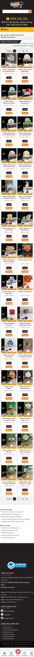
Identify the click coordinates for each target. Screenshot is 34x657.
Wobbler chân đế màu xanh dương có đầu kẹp (25, 324)
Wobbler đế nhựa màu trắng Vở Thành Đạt (9, 260)
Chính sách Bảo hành (8, 638)
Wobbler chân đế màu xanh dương (9, 355)
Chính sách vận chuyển (9, 634)
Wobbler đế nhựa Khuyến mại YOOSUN (9, 102)
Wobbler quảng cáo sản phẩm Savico (9, 292)
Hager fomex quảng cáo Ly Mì (9, 530)
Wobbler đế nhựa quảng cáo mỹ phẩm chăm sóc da (9, 71)
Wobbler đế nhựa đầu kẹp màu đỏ (9, 324)
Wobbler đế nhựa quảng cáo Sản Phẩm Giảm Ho (9, 133)
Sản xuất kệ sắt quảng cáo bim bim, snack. (12, 512)
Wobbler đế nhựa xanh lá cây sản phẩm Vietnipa (9, 419)
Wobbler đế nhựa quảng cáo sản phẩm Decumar (25, 165)
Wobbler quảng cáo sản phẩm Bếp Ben (25, 229)
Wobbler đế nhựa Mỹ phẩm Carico (25, 419)
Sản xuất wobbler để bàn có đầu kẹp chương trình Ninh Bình (8, 483)
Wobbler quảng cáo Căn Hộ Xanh (9, 451)
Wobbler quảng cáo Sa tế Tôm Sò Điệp (9, 229)
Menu (5, 29)
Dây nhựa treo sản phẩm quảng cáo (11, 528)
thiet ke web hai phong (23, 646)
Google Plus (7, 614)
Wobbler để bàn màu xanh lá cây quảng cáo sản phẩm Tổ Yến (25, 451)
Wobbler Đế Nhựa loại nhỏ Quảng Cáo (25, 102)
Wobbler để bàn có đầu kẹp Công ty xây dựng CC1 (25, 483)
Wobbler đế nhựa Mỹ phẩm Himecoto (25, 387)
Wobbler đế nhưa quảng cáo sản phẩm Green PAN (25, 355)
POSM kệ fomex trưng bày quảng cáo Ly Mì (13, 521)
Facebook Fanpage (9, 611)
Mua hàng (9, 81)
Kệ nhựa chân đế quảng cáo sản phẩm (11, 516)
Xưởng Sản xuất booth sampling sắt (11, 514)
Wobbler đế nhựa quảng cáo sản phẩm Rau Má (25, 133)
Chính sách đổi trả (7, 627)
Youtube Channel (8, 618)
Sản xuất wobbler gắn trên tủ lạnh (10, 535)
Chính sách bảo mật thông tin (10, 630)
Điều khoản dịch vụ (8, 632)
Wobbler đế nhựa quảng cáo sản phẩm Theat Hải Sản (8, 197)
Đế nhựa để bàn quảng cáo (8, 537)
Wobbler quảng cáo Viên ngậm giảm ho (25, 70)
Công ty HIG (13, 646)
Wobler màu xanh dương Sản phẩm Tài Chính (25, 197)
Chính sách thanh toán (8, 636)
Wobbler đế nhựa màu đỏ (25, 260)
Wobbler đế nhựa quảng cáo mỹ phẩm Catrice (9, 165)
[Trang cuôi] (26, 51)
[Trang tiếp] (23, 51)
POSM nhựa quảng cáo (8, 532)
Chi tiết (9, 77)
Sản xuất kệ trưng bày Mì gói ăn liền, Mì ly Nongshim (16, 519)
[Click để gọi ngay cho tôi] (18, 652)
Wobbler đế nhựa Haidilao (9, 387)
